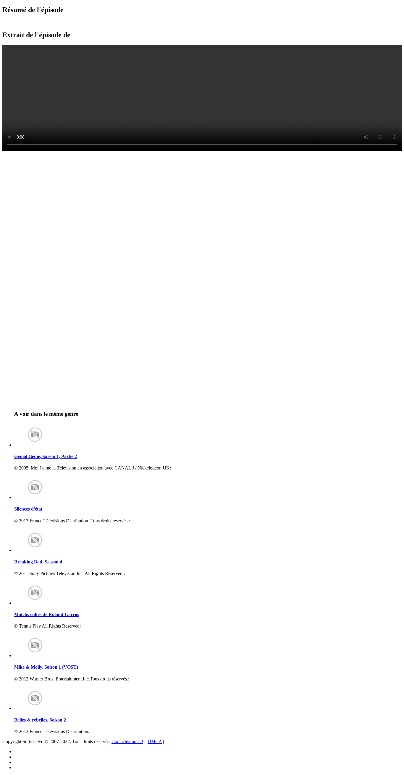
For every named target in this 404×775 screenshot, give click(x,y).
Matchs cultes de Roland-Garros (46, 614)
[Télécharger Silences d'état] (35, 497)
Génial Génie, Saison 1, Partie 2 (45, 456)
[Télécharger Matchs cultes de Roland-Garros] (35, 602)
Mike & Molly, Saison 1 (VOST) (46, 667)
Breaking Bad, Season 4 (38, 561)
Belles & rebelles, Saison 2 (40, 719)
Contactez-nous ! (127, 741)
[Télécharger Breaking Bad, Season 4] (35, 550)
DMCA (155, 741)
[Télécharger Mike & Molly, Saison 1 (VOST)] (35, 655)
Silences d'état (28, 508)
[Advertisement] (37, 166)
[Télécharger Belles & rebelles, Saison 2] (35, 708)
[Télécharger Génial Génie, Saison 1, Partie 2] (35, 444)
